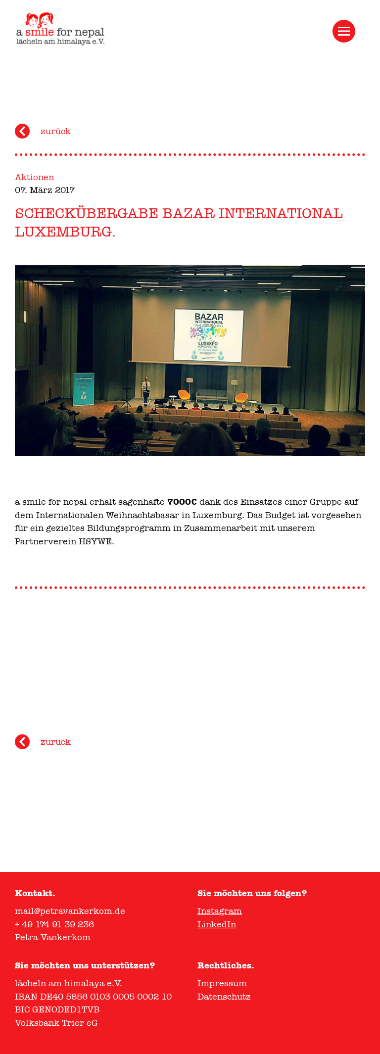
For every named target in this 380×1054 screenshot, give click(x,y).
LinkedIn (216, 924)
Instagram (219, 911)
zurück (56, 131)
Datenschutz (224, 996)
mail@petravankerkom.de (70, 911)
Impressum (222, 983)
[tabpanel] (190, 360)
